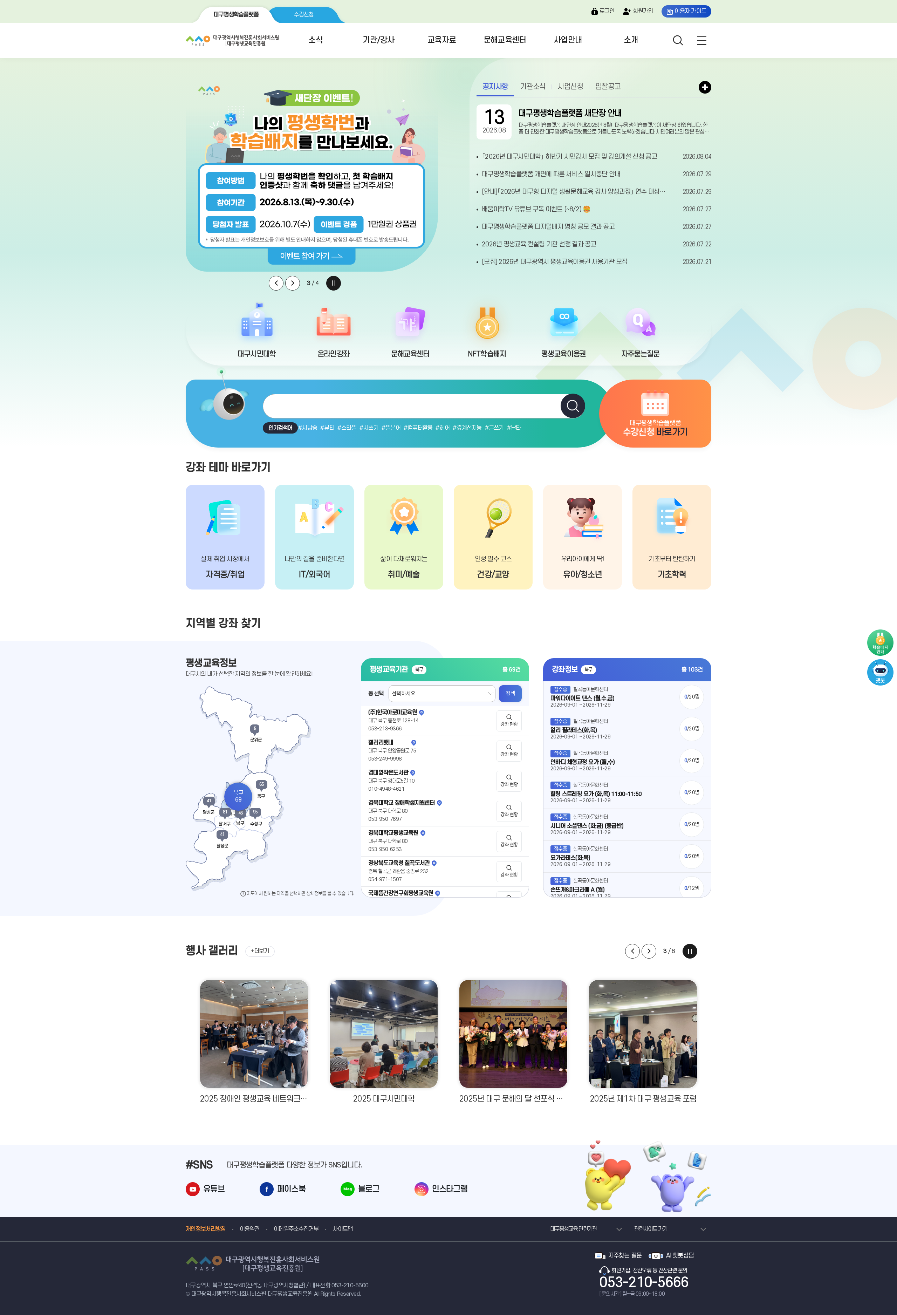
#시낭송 (307, 428)
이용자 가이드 (690, 11)
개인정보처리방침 (206, 1229)
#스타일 (346, 428)
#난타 (514, 428)
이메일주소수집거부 (296, 1229)
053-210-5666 (644, 1282)
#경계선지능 (467, 428)
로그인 (607, 11)
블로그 (368, 1189)
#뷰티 (327, 428)
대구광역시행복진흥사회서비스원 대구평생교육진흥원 (231, 39)
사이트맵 (342, 1229)
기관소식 (533, 87)
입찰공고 (608, 87)
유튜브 (214, 1189)
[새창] (880, 662)
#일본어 (390, 428)
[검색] (573, 406)
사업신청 (570, 87)
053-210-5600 (349, 1285)
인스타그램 (449, 1189)
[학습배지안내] (880, 642)
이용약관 (250, 1229)
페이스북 (291, 1189)
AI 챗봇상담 (680, 1255)
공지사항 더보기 (705, 87)
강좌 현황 (509, 724)
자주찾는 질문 (625, 1255)
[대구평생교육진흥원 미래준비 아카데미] (312, 175)
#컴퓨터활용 (418, 428)
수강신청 (304, 15)
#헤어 (442, 428)
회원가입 (643, 11)
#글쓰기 (494, 428)
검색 (510, 693)
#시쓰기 (368, 428)
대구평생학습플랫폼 (236, 15)
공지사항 (495, 87)
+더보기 (260, 951)
